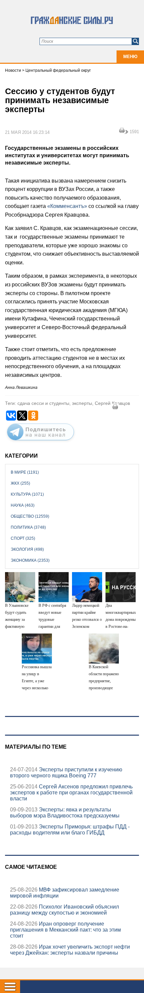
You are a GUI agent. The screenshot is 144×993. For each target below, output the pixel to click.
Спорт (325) (23, 538)
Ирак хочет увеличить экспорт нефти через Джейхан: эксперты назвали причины (70, 950)
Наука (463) (22, 505)
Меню (130, 56)
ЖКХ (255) (20, 483)
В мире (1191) (25, 472)
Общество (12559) (30, 516)
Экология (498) (27, 549)
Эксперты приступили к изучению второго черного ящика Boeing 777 (66, 772)
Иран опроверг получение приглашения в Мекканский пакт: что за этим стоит (65, 930)
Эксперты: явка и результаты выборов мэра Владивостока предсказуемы (65, 812)
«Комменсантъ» (67, 206)
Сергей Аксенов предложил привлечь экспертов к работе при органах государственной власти (71, 792)
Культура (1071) (27, 494)
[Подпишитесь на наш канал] (40, 441)
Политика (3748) (28, 527)
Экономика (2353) (30, 560)
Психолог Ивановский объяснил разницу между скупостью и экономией (64, 910)
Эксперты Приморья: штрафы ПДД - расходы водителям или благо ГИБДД (70, 829)
